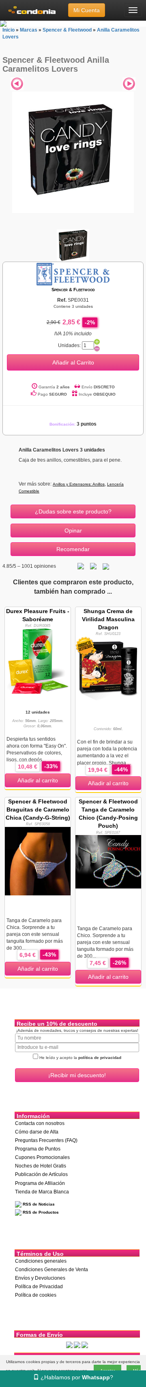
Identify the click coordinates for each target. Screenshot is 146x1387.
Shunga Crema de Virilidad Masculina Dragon (108, 619)
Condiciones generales (41, 1261)
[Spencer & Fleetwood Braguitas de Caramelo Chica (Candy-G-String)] (38, 860)
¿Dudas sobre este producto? (73, 511)
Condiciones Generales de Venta (51, 1269)
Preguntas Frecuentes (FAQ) (46, 1140)
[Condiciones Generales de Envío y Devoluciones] (69, 1345)
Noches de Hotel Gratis (40, 1166)
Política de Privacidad (39, 1286)
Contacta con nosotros (39, 1123)
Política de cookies (35, 1295)
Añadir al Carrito (73, 362)
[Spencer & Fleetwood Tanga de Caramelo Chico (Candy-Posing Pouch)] (108, 861)
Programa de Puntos (37, 1149)
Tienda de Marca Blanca (42, 1192)
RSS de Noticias (38, 1204)
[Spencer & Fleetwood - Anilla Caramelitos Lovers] (73, 152)
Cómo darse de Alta (36, 1132)
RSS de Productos (40, 1212)
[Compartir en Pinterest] (106, 566)
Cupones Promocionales (42, 1157)
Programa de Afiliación (40, 1183)
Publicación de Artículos (41, 1174)
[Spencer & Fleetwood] (73, 273)
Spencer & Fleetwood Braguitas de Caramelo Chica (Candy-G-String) (38, 809)
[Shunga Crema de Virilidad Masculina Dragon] (108, 668)
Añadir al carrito (37, 780)
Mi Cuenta (86, 10)
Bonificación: (73, 424)
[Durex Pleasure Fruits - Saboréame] (38, 660)
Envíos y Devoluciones (40, 1278)
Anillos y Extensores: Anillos (79, 484)
